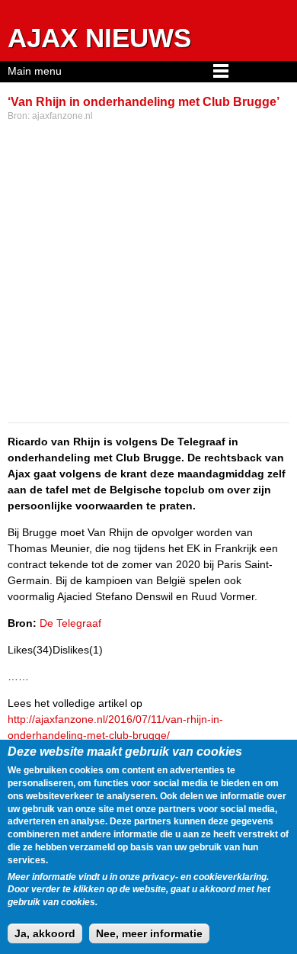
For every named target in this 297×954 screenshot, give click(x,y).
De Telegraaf (70, 623)
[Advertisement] (148, 273)
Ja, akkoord (44, 933)
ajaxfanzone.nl (62, 116)
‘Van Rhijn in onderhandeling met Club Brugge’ (143, 101)
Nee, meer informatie (149, 933)
